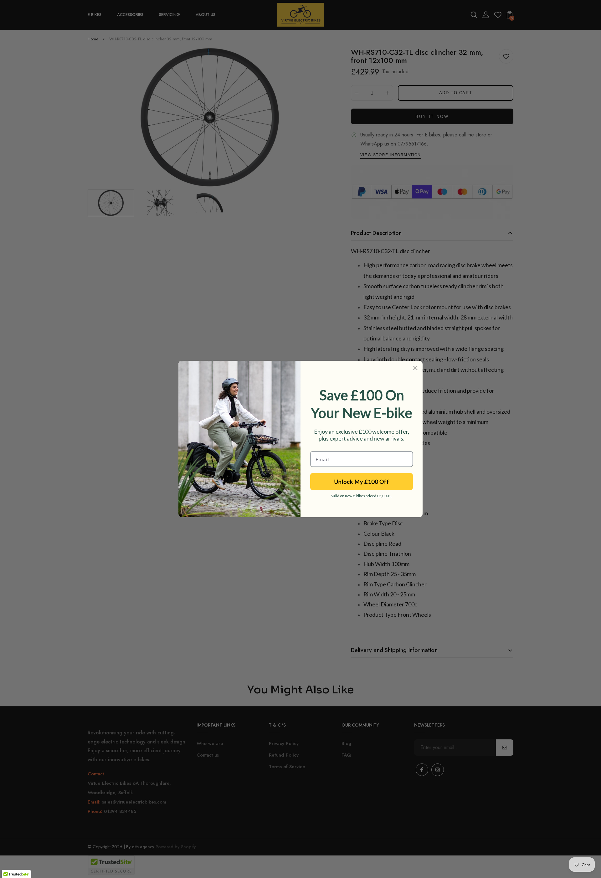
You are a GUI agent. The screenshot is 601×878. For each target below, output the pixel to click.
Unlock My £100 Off (361, 481)
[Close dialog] (415, 368)
